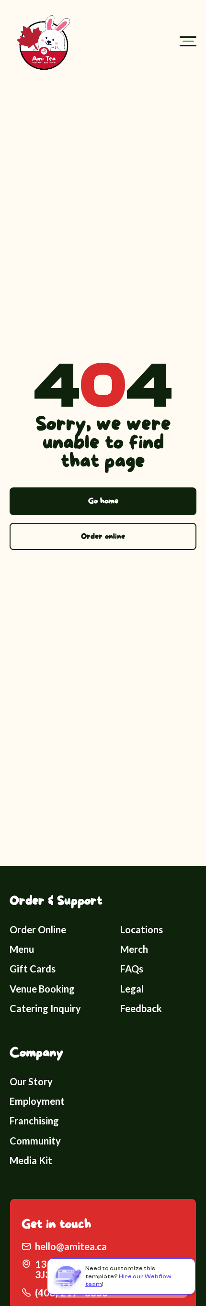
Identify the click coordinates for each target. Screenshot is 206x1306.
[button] (188, 41)
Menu (22, 949)
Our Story (31, 1081)
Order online (103, 536)
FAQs (131, 968)
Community (35, 1140)
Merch (134, 949)
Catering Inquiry (45, 1008)
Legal (132, 988)
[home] (41, 41)
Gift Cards (33, 968)
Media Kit (31, 1160)
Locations (141, 929)
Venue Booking (42, 988)
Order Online (38, 929)
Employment (37, 1101)
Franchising (34, 1120)
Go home (103, 501)
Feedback (141, 1008)
